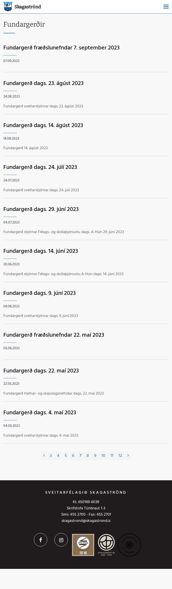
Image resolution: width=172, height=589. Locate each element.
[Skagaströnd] (8, 6)
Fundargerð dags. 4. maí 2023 (39, 412)
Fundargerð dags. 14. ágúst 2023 (43, 125)
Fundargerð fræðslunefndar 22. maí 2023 (53, 335)
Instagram (61, 539)
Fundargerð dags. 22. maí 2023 (41, 371)
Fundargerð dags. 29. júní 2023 (41, 209)
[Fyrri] (44, 456)
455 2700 (78, 514)
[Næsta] (128, 456)
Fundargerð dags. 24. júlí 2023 (40, 167)
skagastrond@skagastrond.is (86, 521)
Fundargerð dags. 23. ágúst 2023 (43, 83)
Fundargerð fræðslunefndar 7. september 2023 (61, 48)
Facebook (40, 539)
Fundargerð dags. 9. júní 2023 (39, 293)
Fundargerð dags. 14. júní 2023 (40, 251)
